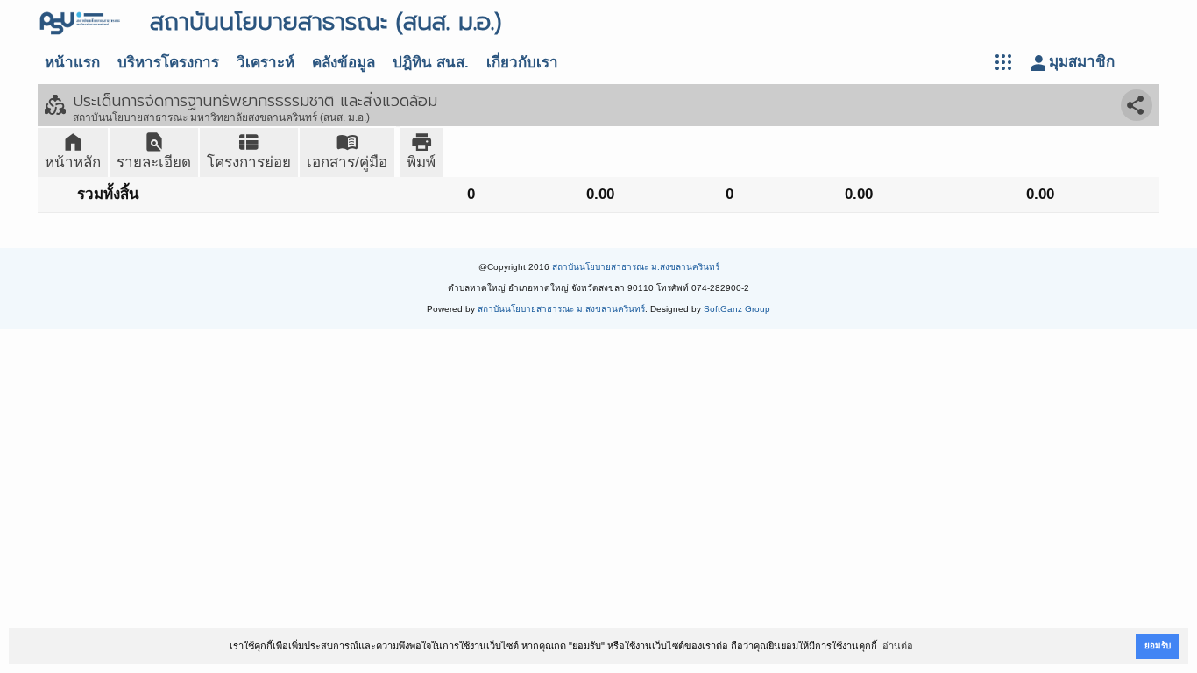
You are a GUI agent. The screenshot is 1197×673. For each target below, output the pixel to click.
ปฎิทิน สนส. (431, 62)
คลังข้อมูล (343, 62)
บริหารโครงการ (168, 62)
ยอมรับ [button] (1157, 645)
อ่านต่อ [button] (897, 646)
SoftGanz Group (737, 309)
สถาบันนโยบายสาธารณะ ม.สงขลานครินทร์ (635, 267)
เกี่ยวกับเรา (522, 62)
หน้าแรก (72, 62)
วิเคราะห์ (265, 62)
